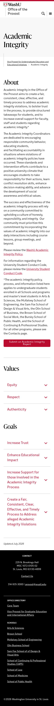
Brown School (14, 634)
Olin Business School (18, 645)
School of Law (14, 670)
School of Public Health (19, 682)
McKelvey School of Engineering (24, 640)
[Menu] (50, 9)
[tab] (27, 385)
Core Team (13, 606)
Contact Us (27, 576)
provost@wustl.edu (35, 584)
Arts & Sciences (15, 628)
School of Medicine (17, 676)
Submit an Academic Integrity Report (27, 343)
